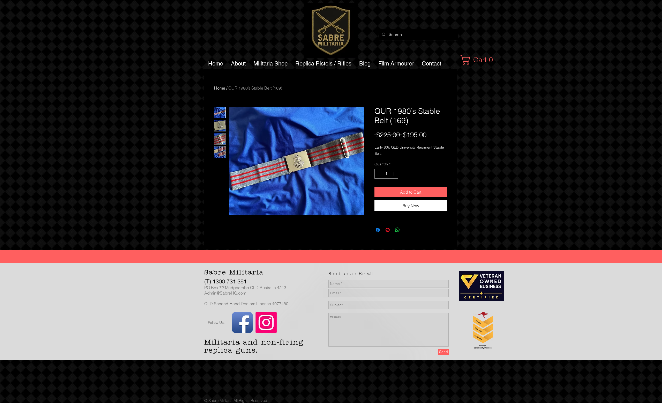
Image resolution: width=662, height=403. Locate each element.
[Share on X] (407, 230)
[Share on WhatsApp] (397, 230)
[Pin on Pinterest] (388, 230)
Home (219, 88)
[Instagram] (266, 322)
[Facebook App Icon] (242, 322)
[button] (479, 60)
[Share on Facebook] (378, 230)
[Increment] (394, 173)
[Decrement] (378, 173)
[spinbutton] (386, 173)
